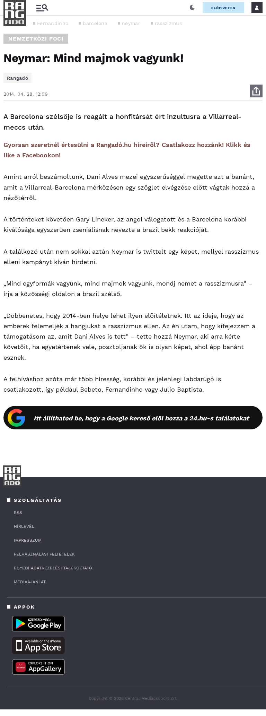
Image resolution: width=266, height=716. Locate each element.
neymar (131, 23)
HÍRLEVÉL (24, 526)
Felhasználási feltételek (44, 554)
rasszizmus (168, 23)
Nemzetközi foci (35, 38)
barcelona (95, 23)
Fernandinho (52, 23)
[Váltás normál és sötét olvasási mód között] (192, 7)
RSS (18, 512)
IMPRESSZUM (28, 540)
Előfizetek (223, 8)
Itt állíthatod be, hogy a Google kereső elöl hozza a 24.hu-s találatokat (141, 418)
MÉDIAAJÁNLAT (30, 581)
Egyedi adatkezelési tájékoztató (53, 568)
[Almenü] (42, 8)
